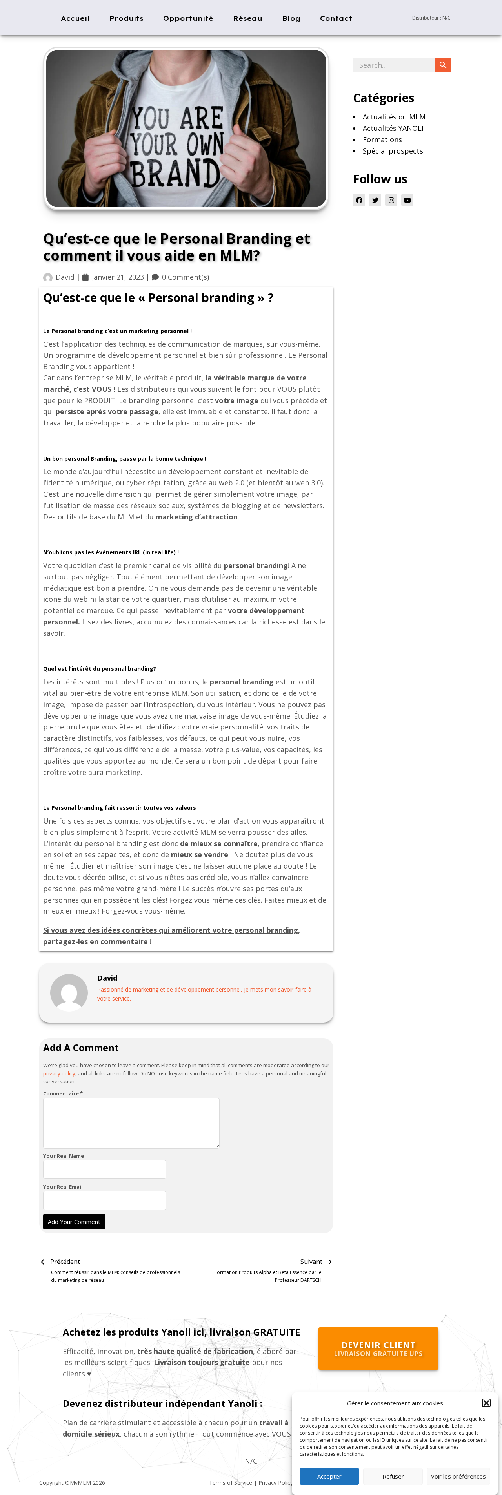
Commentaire (63, 1093)
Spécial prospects (393, 151)
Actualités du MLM (394, 116)
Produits (126, 18)
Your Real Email (63, 1186)
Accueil (75, 18)
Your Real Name (63, 1155)
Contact (336, 18)
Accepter (329, 1477)
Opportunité (188, 18)
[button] (486, 1403)
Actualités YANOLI (393, 128)
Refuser (393, 1477)
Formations (382, 139)
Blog (291, 18)
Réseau (247, 18)
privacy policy (59, 1073)
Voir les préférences (458, 1477)
